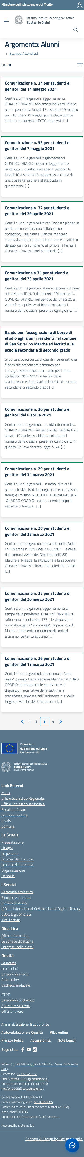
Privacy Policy (12, 1040)
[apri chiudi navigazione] (6, 20)
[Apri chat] (72, 1145)
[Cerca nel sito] (76, 30)
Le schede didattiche (17, 941)
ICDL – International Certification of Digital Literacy (41, 908)
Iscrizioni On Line (14, 815)
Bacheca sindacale (15, 985)
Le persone (9, 853)
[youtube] (29, 1049)
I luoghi (7, 848)
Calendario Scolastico (17, 1000)
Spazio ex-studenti (15, 1005)
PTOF (5, 994)
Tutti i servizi (10, 920)
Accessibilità (40, 1040)
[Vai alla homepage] (18, 20)
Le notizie (8, 963)
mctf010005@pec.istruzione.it (22, 1088)
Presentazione (12, 842)
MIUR (5, 792)
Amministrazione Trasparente (25, 1024)
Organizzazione (13, 870)
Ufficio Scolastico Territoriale (23, 804)
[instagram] (35, 1049)
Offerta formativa (14, 935)
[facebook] (23, 1049)
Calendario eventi (14, 974)
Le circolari (9, 968)
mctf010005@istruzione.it (28, 1078)
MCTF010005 (43, 1101)
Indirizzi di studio (14, 903)
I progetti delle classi (17, 947)
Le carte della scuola (17, 864)
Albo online (10, 979)
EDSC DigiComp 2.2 (16, 914)
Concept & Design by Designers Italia (54, 1139)
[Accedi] (80, 5)
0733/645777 (27, 1073)
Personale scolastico (17, 892)
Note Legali (67, 1040)
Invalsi (6, 820)
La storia (8, 876)
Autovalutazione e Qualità (22, 1032)
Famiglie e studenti (16, 897)
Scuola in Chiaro (13, 809)
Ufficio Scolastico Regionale (22, 798)
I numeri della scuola (17, 859)
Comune (7, 826)
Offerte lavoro (12, 1011)
